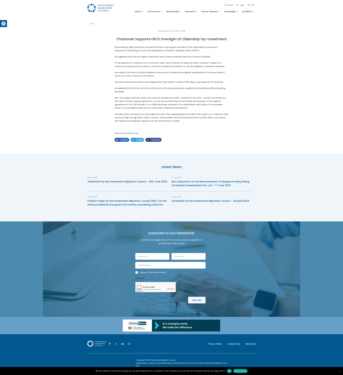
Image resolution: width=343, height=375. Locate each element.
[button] (3, 23)
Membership (172, 11)
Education (190, 11)
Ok (229, 371)
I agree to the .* (154, 272)
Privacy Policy (159, 272)
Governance (154, 11)
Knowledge (230, 11)
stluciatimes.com (130, 133)
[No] (339, 371)
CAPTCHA (140, 278)
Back (92, 23)
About (138, 11)
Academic (247, 11)
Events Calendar (210, 11)
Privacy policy (240, 371)
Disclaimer (251, 344)
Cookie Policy (233, 344)
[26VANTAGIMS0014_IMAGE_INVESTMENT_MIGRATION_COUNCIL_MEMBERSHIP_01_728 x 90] (171, 325)
